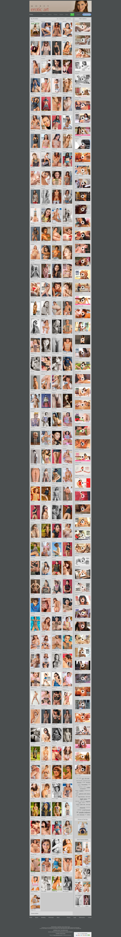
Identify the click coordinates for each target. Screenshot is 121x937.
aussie (77, 778)
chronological (61, 18)
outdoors (83, 802)
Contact (90, 917)
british (89, 784)
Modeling (43, 917)
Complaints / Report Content (60, 933)
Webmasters (82, 917)
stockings (79, 809)
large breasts (81, 796)
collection (79, 785)
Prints (30, 917)
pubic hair (82, 804)
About (58, 917)
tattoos (88, 814)
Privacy (68, 917)
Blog (67, 14)
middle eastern (82, 801)
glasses (77, 793)
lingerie (88, 801)
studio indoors (84, 812)
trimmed (82, 815)
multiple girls (77, 801)
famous (76, 790)
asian (80, 778)
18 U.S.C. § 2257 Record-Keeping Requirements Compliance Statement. (60, 931)
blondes (88, 782)
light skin (83, 799)
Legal (74, 917)
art (83, 779)
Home (44, 14)
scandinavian (88, 807)
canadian (79, 784)
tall (77, 812)
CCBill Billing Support (56, 930)
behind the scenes (86, 780)
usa (78, 814)
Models (61, 14)
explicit (81, 791)
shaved (82, 808)
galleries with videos (84, 794)
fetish (77, 792)
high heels (88, 796)
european (83, 788)
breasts (79, 782)
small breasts (86, 810)
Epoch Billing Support (64, 930)
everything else (87, 790)
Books (36, 917)
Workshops (51, 917)
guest (77, 795)
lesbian (89, 798)
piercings (88, 804)
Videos (49, 14)
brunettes (84, 784)
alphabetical (68, 18)
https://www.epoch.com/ (58, 935)
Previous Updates (34, 913)
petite (80, 802)
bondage (83, 782)
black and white (79, 780)
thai (85, 814)
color (88, 787)
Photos (55, 14)
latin (76, 796)
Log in (78, 14)
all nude (87, 778)
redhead (77, 804)
